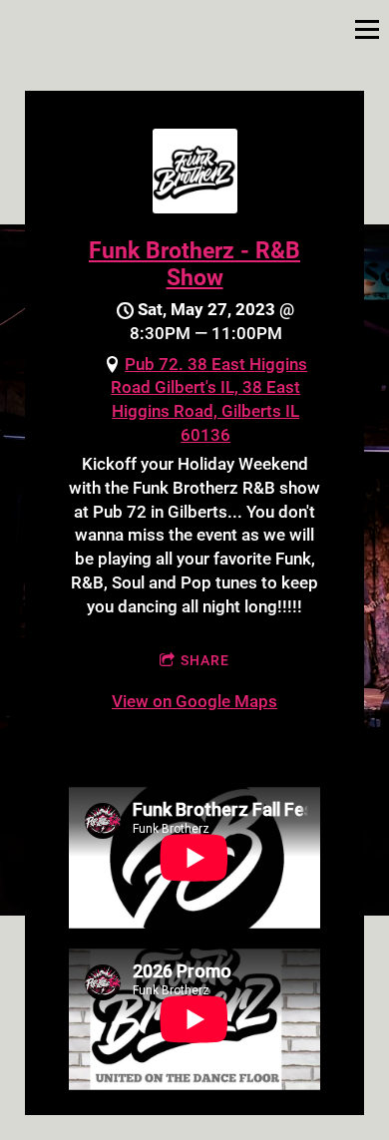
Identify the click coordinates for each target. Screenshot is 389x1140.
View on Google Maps (194, 701)
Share (205, 660)
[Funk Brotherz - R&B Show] (195, 207)
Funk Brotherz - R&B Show (194, 263)
